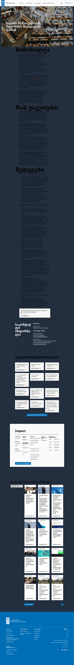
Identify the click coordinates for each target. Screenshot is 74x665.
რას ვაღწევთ (37, 3)
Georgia (25, 439)
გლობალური (61, 3)
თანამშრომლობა (10, 642)
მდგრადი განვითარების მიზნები (25, 634)
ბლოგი (35, 639)
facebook (57, 649)
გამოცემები (36, 637)
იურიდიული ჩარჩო (10, 635)
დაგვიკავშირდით (10, 654)
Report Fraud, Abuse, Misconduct (61, 640)
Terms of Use (65, 646)
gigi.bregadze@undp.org (39, 344)
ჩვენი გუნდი (9, 633)
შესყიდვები (8, 651)
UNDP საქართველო (10, 3)
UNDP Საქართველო (14, 11)
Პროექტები (21, 11)
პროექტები (36, 635)
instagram (62, 649)
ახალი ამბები (37, 631)
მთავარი (8, 11)
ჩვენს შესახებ (9, 631)
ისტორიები (36, 633)
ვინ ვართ (21, 3)
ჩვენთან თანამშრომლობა (48, 3)
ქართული (69, 3)
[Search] (67, 633)
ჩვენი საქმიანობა (24, 631)
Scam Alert (65, 644)
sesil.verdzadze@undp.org (40, 336)
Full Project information (23, 463)
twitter (60, 649)
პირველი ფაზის (39, 78)
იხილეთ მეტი (28, 604)
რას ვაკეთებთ (29, 3)
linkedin (67, 649)
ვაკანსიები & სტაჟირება (11, 649)
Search (63, 3)
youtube (64, 649)
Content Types (15, 486)
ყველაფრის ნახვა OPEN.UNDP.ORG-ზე (37, 415)
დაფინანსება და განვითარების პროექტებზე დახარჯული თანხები (12, 638)
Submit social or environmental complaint (59, 642)
